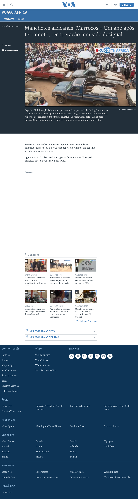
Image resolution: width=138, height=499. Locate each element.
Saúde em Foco (77, 426)
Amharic (6, 446)
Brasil (4, 381)
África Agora (8, 426)
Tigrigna (108, 441)
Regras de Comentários (47, 477)
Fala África (7, 406)
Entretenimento (112, 426)
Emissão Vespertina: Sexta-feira (117, 407)
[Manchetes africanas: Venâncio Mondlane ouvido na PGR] (86, 265)
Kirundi (39, 457)
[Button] (6, 46)
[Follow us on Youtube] (77, 356)
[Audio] (115, 5)
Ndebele (74, 446)
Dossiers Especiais (10, 386)
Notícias (6, 355)
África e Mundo (9, 376)
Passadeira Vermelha (45, 370)
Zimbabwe (109, 446)
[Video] (107, 5)
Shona (73, 451)
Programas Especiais (80, 406)
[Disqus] (62, 209)
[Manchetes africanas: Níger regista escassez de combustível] (36, 296)
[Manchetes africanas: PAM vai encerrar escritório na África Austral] (86, 296)
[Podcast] (97, 356)
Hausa (39, 446)
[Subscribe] (103, 356)
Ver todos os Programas (87, 321)
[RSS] (109, 356)
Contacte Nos (8, 477)
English (5, 457)
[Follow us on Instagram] (84, 356)
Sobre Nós (7, 472)
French (39, 441)
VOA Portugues (42, 355)
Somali (73, 457)
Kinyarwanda (42, 451)
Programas (9, 19)
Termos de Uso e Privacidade (118, 477)
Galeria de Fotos (9, 391)
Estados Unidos (9, 370)
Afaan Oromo (8, 441)
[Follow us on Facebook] (71, 356)
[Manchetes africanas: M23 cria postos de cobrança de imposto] (61, 265)
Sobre (21, 19)
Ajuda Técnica (77, 472)
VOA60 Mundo (42, 365)
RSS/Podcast (42, 472)
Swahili (73, 441)
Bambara (6, 451)
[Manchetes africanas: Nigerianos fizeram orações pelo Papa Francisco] (61, 296)
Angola (5, 360)
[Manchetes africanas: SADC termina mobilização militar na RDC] (36, 265)
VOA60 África (41, 360)
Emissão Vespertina (11, 411)
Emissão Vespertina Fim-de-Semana (50, 407)
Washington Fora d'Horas (48, 426)
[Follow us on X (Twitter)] (90, 356)
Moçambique (8, 365)
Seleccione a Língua (79, 477)
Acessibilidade (111, 472)
